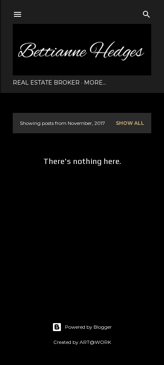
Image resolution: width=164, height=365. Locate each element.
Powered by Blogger (88, 327)
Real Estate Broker (46, 82)
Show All (130, 123)
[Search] (146, 12)
